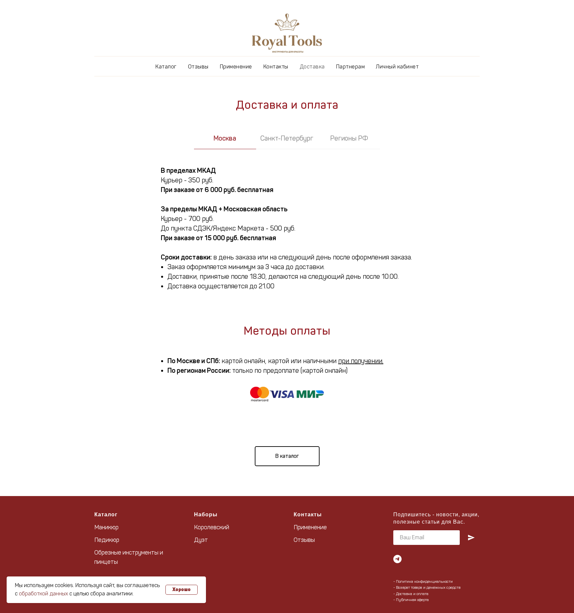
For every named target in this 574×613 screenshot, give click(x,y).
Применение (236, 66)
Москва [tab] (225, 138)
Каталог (166, 66)
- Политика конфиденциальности (423, 581)
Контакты (275, 66)
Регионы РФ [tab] (349, 138)
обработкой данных (43, 593)
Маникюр (106, 527)
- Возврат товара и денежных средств (426, 587)
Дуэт (201, 540)
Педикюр (106, 540)
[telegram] (397, 559)
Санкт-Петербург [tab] (286, 138)
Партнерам (350, 66)
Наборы (206, 514)
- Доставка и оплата (411, 593)
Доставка (312, 66)
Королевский (211, 527)
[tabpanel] (287, 225)
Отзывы (198, 66)
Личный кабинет (397, 66)
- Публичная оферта (411, 599)
